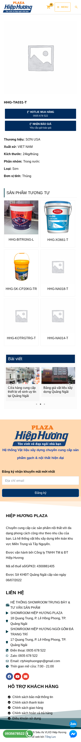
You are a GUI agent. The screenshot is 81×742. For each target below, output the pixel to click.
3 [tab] (44, 404)
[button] (11, 384)
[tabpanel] (22, 384)
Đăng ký (40, 492)
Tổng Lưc (50, 736)
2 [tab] (40, 404)
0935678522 (15, 734)
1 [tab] (37, 404)
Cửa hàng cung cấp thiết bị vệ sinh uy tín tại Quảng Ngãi (22, 392)
